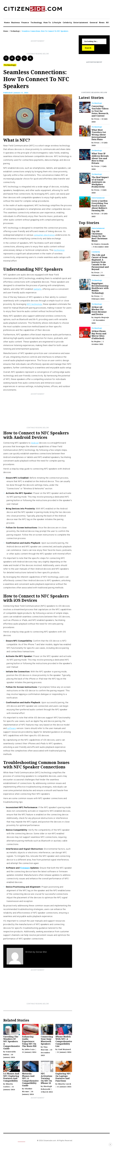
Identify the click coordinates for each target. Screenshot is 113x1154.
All (107, 22)
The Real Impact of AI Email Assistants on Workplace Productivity (100, 182)
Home (7, 22)
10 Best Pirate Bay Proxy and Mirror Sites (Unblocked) (99, 335)
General (94, 22)
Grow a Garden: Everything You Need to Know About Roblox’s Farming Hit (100, 205)
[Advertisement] (43, 47)
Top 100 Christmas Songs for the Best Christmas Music (99, 236)
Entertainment (80, 22)
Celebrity (67, 22)
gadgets (37, 289)
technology (59, 250)
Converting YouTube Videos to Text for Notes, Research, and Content (100, 111)
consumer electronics (44, 235)
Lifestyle (56, 22)
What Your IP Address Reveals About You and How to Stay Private (100, 158)
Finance (25, 22)
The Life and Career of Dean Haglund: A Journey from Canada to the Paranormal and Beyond (100, 262)
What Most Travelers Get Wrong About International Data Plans (99, 135)
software (11, 728)
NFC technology (34, 304)
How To (47, 22)
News (102, 22)
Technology (36, 22)
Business (15, 22)
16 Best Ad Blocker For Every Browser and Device (99, 311)
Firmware (25, 868)
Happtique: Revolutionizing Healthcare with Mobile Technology (100, 288)
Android (35, 443)
